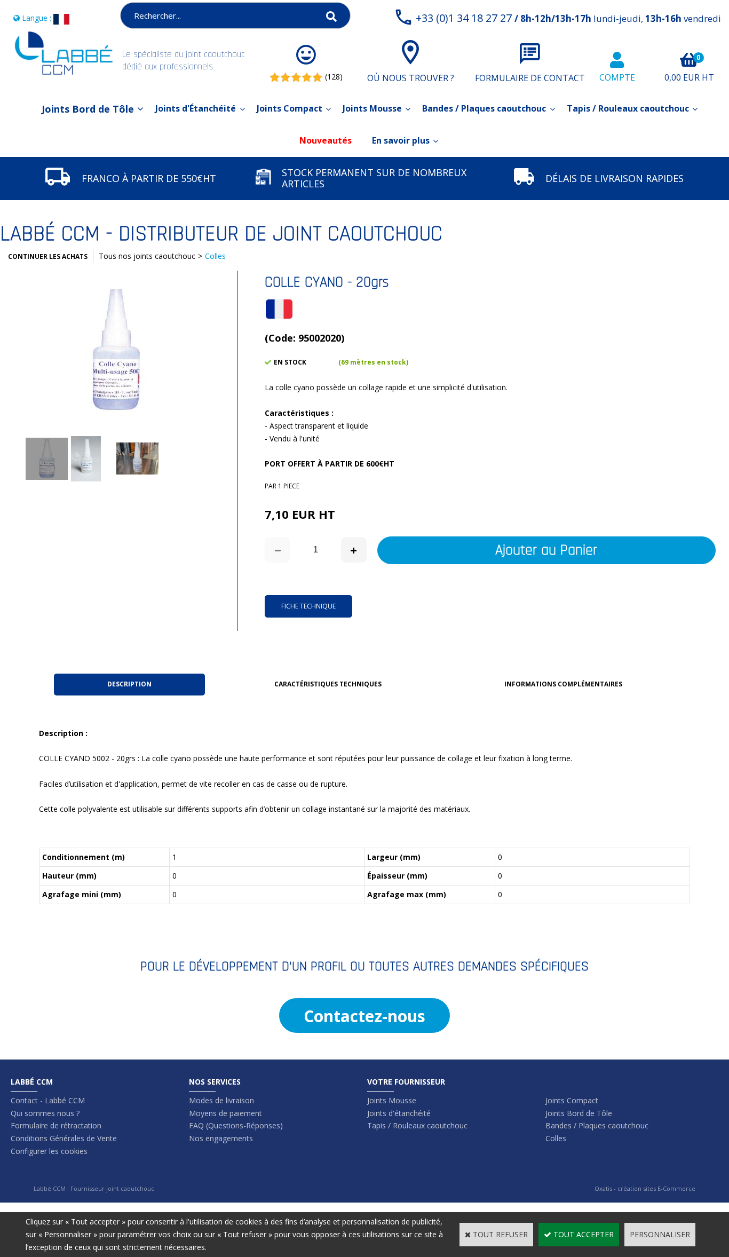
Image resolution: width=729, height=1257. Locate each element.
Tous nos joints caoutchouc (147, 256)
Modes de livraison (221, 1100)
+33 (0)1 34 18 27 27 (568, 18)
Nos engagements (221, 1138)
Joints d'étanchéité (399, 1113)
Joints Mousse (372, 108)
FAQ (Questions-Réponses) (236, 1125)
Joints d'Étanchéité (195, 108)
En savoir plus (401, 140)
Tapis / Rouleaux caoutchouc (628, 108)
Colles (215, 256)
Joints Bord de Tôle (88, 108)
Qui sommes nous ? (45, 1113)
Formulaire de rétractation (56, 1125)
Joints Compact (289, 108)
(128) (334, 77)
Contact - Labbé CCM (48, 1100)
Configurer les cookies (49, 1151)
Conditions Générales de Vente (64, 1138)
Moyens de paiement (225, 1113)
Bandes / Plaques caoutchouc (484, 108)
